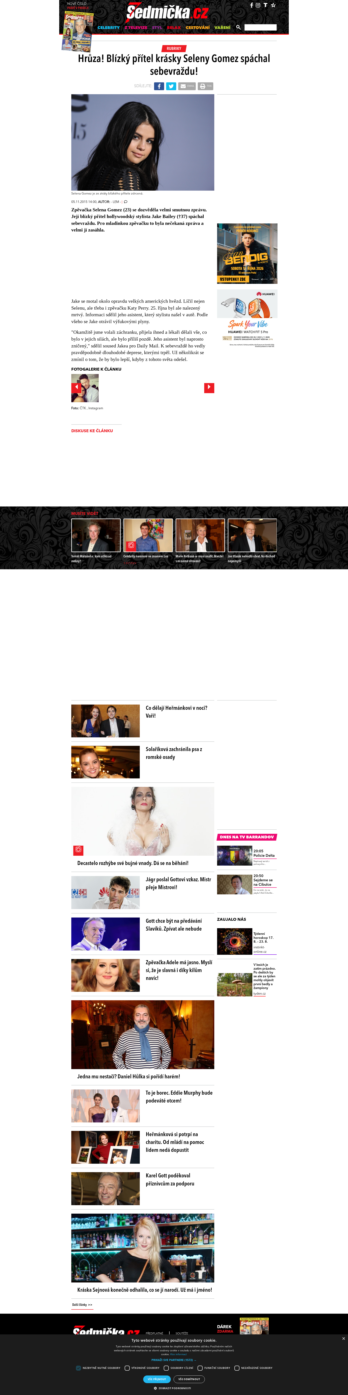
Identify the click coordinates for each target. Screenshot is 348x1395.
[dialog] (174, 1364)
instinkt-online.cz (260, 950)
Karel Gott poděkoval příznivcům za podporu (170, 1180)
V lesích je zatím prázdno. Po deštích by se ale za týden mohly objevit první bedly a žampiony (265, 976)
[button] (174, 1360)
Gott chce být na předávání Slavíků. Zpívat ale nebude (174, 925)
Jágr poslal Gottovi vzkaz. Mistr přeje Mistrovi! (178, 884)
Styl (157, 28)
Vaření (222, 28)
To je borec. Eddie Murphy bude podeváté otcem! (179, 1097)
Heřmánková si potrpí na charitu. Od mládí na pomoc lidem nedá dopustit (175, 1142)
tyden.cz (260, 993)
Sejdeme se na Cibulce (263, 880)
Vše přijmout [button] (157, 1379)
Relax (174, 28)
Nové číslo (77, 6)
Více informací (178, 1354)
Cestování (198, 28)
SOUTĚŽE (182, 1333)
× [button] (343, 1338)
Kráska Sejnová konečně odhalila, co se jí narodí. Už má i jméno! (144, 1290)
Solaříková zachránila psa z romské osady (174, 753)
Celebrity (108, 28)
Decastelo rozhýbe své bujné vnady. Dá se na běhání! (133, 863)
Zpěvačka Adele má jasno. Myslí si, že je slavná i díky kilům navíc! (179, 970)
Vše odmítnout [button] (189, 1379)
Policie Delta (264, 853)
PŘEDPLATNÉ (154, 1333)
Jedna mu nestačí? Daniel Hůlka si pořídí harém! (128, 1077)
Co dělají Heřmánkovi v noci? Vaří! (176, 712)
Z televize (136, 28)
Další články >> (82, 1305)
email (190, 86)
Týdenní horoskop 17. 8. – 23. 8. (263, 937)
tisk (209, 86)
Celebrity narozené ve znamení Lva (145, 556)
